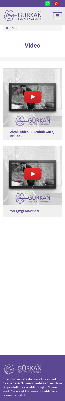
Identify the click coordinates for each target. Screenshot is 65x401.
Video (15, 28)
